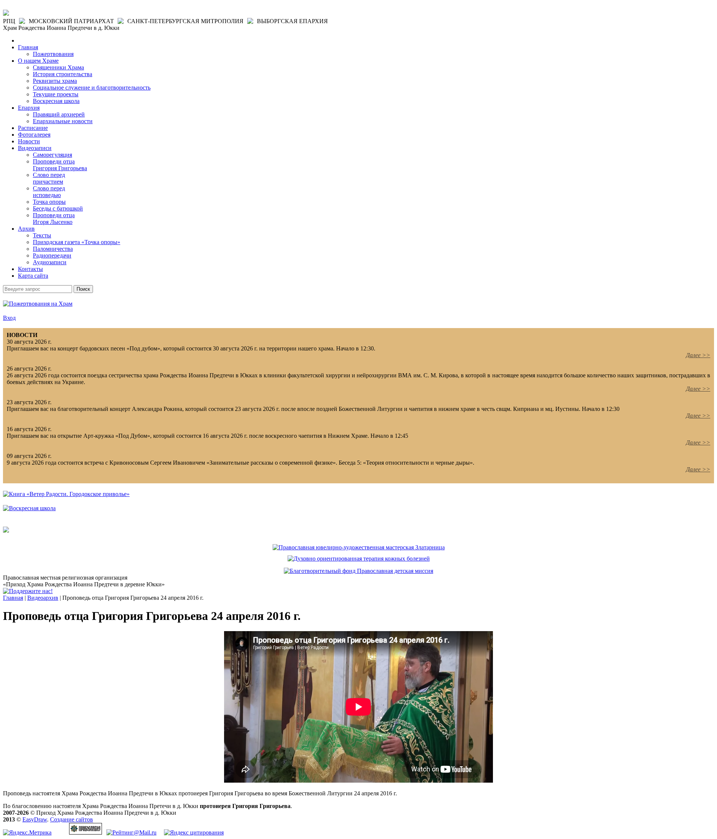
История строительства (62, 74)
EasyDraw (34, 819)
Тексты (42, 235)
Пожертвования (53, 54)
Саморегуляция (52, 155)
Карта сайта (33, 275)
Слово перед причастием (49, 178)
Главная (28, 47)
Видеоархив (42, 598)
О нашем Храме (38, 60)
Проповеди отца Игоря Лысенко (54, 218)
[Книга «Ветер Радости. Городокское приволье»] (66, 494)
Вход (9, 318)
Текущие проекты (55, 94)
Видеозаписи (35, 148)
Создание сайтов (71, 819)
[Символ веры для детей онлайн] (6, 530)
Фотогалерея (34, 134)
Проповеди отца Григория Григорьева (60, 164)
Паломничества (53, 249)
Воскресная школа (56, 101)
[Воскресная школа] (29, 508)
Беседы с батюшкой (58, 208)
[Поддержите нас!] (28, 591)
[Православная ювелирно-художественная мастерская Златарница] (359, 547)
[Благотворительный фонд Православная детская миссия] (358, 571)
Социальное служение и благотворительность (91, 87)
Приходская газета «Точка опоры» (76, 242)
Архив (26, 228)
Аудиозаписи (49, 262)
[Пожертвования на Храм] (37, 303)
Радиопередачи (52, 255)
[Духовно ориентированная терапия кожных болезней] (359, 558)
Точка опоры (49, 202)
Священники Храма (58, 67)
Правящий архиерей (59, 114)
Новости (29, 141)
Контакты (30, 269)
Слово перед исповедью (49, 191)
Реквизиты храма (55, 81)
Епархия (29, 108)
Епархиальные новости (63, 121)
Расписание (33, 128)
